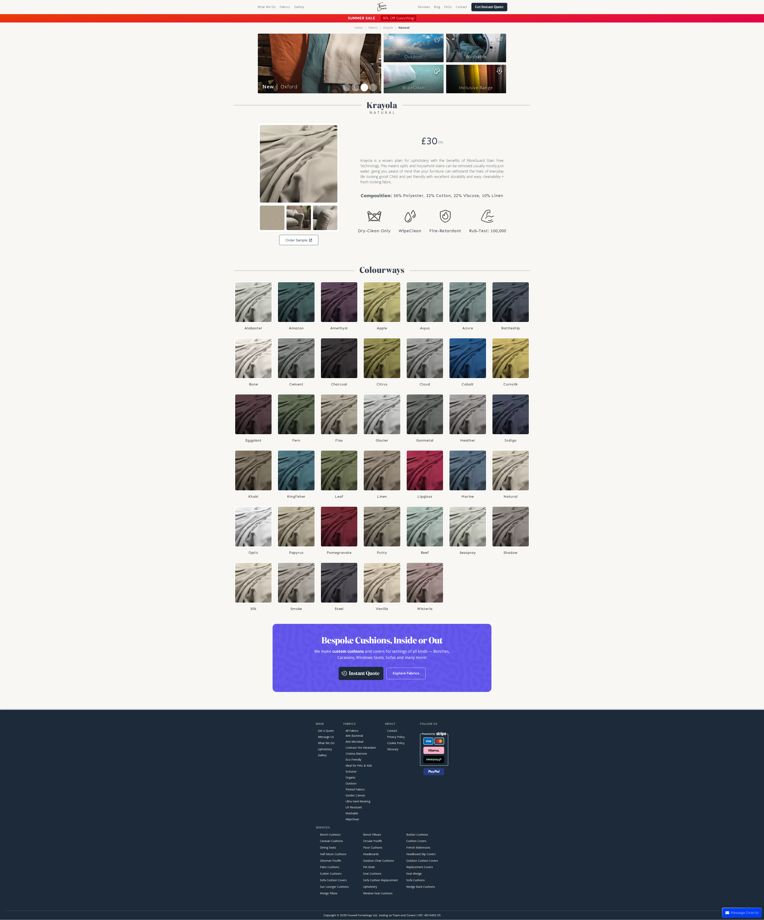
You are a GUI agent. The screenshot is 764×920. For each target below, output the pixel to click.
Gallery (299, 7)
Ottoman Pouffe (330, 860)
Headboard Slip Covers (421, 854)
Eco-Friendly (353, 760)
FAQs (448, 7)
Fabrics (373, 27)
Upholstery (325, 749)
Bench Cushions (330, 834)
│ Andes (279, 86)
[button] (285, 7)
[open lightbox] (298, 164)
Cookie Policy (395, 743)
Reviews (424, 7)
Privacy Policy (396, 737)
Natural (404, 27)
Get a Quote (326, 731)
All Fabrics (352, 731)
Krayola (388, 27)
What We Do (267, 7)
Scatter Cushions (331, 874)
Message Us (326, 737)
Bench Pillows (372, 834)
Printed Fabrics (355, 789)
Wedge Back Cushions (420, 887)
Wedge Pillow (328, 893)
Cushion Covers (416, 841)
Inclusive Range (476, 87)
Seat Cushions (372, 874)
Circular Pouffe (372, 841)
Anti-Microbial (354, 742)
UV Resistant (354, 807)
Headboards (371, 854)
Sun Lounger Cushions (334, 887)
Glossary (392, 749)
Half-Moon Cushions (333, 854)
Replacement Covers (419, 867)
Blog (437, 7)
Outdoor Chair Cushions (378, 860)
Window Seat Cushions (378, 893)
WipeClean (413, 87)
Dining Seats (328, 848)
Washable (476, 56)
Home (359, 27)
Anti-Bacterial (354, 736)
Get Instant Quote (489, 7)
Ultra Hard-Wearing (358, 801)
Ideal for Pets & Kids (359, 766)
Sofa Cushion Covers (333, 880)
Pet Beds (369, 867)
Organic (351, 778)
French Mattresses (418, 848)
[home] (382, 7)
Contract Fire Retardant (361, 748)
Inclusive (351, 772)
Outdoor (414, 56)
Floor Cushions (372, 848)
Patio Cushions (329, 867)
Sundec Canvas (355, 795)
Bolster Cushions (417, 834)
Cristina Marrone (356, 754)
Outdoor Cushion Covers (422, 860)
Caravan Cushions (331, 841)
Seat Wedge (414, 874)
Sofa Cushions (415, 880)
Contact (461, 7)
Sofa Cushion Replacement (380, 880)
